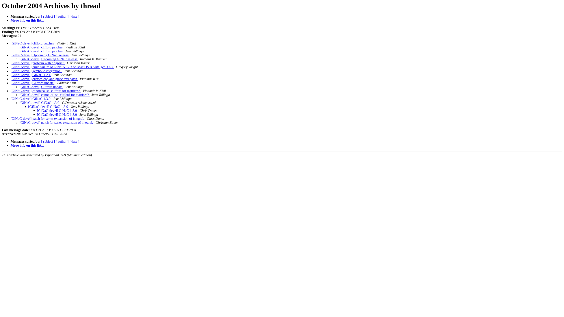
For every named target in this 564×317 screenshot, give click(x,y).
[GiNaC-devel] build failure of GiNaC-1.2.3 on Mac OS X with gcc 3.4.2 (62, 67)
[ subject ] (48, 16)
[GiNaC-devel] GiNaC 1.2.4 (31, 75)
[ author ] (62, 16)
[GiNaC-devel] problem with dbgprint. (38, 63)
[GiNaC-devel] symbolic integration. (36, 71)
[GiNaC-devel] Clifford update (32, 83)
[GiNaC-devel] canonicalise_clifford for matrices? (46, 91)
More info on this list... (27, 20)
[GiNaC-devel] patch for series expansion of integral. (48, 118)
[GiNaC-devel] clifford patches (33, 43)
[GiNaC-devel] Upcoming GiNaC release (40, 55)
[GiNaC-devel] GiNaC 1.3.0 (31, 99)
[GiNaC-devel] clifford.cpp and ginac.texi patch (44, 79)
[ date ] (74, 16)
